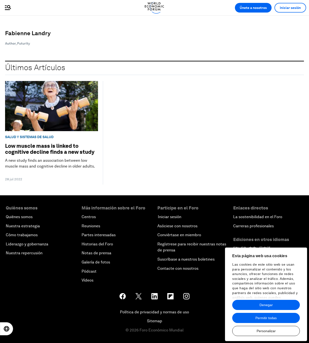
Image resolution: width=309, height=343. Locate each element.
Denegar (266, 305)
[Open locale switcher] (6, 329)
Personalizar (266, 331)
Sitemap (154, 321)
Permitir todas (266, 318)
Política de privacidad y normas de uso (154, 312)
